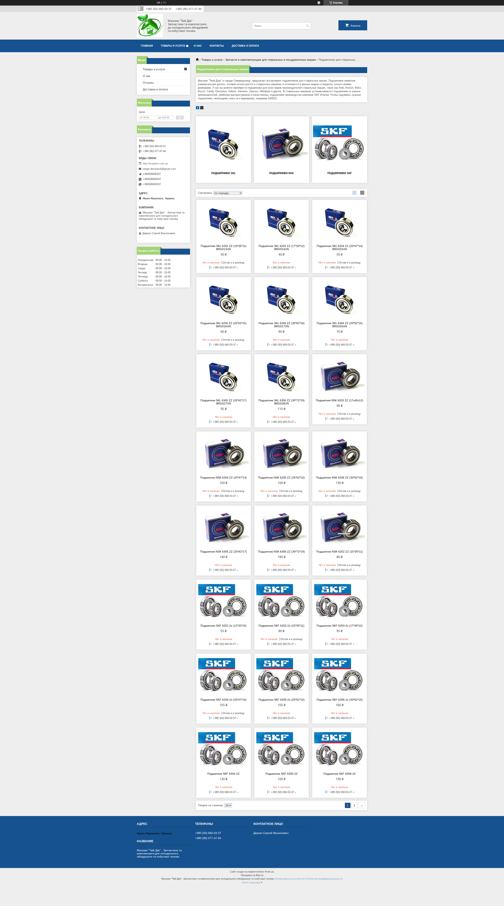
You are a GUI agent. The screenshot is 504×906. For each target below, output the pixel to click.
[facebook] (197, 108)
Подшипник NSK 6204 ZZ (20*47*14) (223, 477)
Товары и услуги (173, 45)
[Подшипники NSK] (281, 143)
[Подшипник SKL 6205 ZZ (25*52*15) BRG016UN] (223, 298)
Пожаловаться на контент (290, 878)
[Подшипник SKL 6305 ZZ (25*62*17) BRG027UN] (223, 376)
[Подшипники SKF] (339, 143)
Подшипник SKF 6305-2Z (281, 773)
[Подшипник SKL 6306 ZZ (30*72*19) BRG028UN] (281, 376)
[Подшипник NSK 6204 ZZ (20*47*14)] (223, 453)
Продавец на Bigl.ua (252, 875)
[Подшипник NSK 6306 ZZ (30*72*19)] (281, 527)
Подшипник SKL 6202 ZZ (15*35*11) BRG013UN (223, 247)
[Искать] (307, 25)
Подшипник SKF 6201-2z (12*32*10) (223, 625)
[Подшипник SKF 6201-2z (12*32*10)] (223, 601)
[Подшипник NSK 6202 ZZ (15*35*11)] (339, 527)
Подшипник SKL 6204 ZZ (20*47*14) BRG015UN (340, 247)
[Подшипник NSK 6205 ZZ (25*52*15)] (281, 453)
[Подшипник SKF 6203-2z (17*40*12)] (339, 601)
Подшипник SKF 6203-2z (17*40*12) (340, 625)
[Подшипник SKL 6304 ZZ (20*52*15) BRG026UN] (339, 298)
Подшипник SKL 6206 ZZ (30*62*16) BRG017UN (281, 325)
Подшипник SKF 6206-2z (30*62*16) (340, 699)
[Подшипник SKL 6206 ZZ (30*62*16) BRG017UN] (281, 298)
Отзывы (148, 82)
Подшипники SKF (339, 173)
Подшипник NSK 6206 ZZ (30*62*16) (339, 477)
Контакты (217, 45)
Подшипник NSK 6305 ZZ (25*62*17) (223, 551)
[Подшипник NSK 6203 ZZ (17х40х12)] (339, 376)
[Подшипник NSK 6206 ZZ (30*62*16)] (339, 453)
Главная (147, 45)
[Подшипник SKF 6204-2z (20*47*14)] (223, 675)
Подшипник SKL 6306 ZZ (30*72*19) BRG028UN (281, 402)
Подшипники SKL (223, 173)
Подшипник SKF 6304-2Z (223, 773)
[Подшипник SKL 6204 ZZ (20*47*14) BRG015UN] (339, 221)
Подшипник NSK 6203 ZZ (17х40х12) (339, 400)
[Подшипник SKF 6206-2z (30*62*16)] (339, 675)
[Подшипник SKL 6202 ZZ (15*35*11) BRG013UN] (223, 221)
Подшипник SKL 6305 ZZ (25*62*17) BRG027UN (223, 402)
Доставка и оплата (245, 45)
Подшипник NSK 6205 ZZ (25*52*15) (281, 477)
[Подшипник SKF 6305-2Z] (281, 749)
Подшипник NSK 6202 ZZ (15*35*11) (339, 551)
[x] (201, 108)
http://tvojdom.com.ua (155, 163)
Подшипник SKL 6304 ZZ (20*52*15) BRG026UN (340, 325)
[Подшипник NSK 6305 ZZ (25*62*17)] (223, 527)
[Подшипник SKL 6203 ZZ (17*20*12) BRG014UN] (281, 221)
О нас (198, 45)
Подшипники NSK (281, 173)
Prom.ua (269, 871)
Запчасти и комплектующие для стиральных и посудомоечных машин (270, 59)
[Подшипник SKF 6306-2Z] (339, 749)
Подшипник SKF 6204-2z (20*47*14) (223, 699)
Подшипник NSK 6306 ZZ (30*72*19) (281, 551)
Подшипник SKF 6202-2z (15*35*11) (281, 625)
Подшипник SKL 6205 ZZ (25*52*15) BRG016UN (223, 325)
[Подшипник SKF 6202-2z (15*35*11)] (281, 601)
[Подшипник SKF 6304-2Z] (223, 749)
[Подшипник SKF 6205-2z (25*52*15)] (281, 675)
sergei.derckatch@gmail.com (159, 168)
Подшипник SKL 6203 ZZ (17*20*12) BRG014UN (281, 247)
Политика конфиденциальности (325, 878)
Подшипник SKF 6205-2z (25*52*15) (281, 699)
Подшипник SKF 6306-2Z (339, 773)
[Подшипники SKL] (223, 143)
